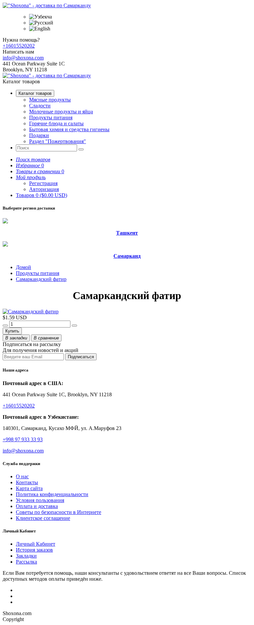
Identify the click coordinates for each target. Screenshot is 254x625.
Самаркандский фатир (41, 279)
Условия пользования (40, 500)
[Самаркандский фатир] (31, 311)
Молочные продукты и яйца (61, 111)
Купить (12, 331)
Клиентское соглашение (43, 518)
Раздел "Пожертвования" (57, 141)
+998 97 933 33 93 (23, 439)
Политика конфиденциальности (52, 494)
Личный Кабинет (35, 544)
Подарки (39, 135)
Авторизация (44, 189)
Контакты (27, 482)
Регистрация (43, 183)
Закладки (26, 556)
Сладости (40, 105)
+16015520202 (19, 46)
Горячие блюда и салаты (56, 123)
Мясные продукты (50, 99)
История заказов (34, 550)
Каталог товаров (35, 93)
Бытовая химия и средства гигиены (69, 129)
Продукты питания (50, 117)
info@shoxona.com (23, 57)
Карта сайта (29, 488)
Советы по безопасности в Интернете (58, 512)
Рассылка (26, 562)
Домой (23, 267)
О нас (22, 476)
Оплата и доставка (37, 506)
